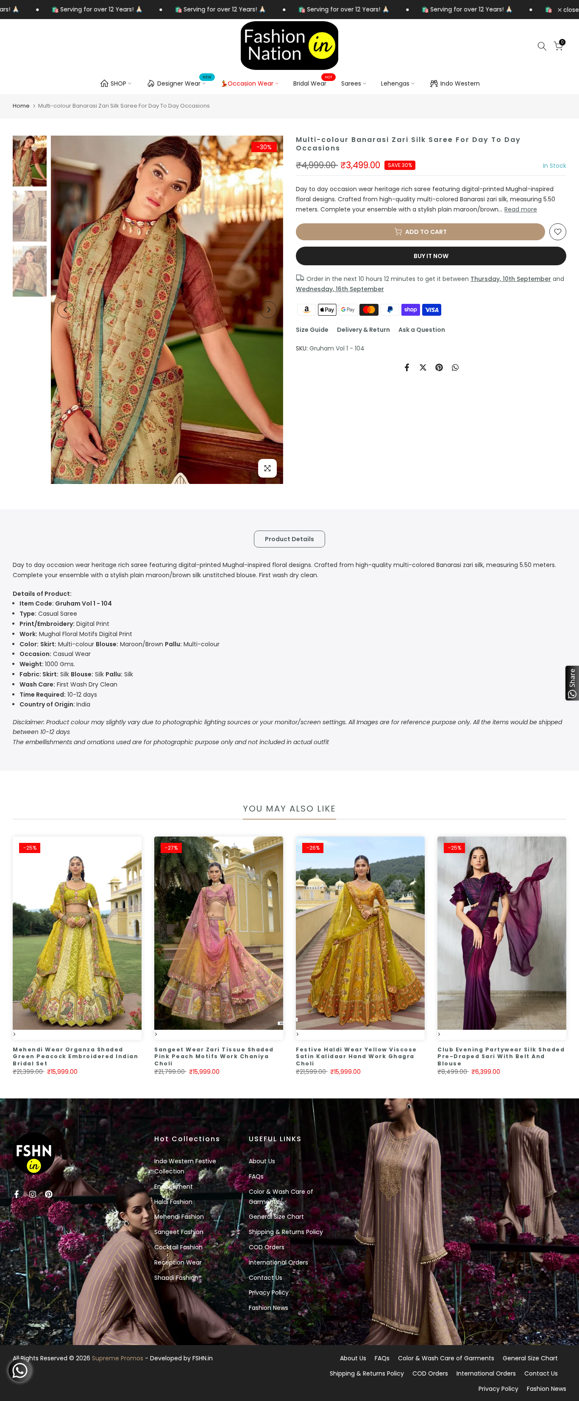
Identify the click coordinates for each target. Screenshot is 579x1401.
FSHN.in (202, 1358)
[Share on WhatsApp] (455, 367)
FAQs (256, 1176)
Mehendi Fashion (179, 1216)
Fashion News (268, 1308)
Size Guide (312, 329)
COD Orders (266, 1247)
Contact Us (265, 1277)
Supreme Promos (117, 1358)
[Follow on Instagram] (32, 1194)
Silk (45, 674)
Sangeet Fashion (178, 1232)
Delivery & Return (363, 329)
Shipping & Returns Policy (286, 1232)
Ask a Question (421, 329)
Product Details (289, 539)
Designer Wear (184, 82)
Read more (520, 209)
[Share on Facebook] (407, 367)
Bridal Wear (313, 83)
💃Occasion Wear (246, 83)
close (570, 10)
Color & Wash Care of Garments (446, 1358)
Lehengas (395, 83)
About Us (262, 1161)
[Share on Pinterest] (439, 367)
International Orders (278, 1262)
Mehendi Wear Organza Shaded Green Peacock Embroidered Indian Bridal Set (75, 1056)
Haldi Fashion (173, 1202)
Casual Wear (55, 654)
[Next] (268, 309)
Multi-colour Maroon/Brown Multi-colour (119, 644)
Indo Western (460, 83)
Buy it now (431, 256)
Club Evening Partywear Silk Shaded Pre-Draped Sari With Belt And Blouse (501, 1056)
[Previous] (65, 309)
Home (21, 106)
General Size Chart (276, 1216)
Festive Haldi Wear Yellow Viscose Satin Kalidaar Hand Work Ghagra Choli (356, 1056)
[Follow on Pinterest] (49, 1194)
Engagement (173, 1186)
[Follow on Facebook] (16, 1194)
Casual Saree (48, 613)
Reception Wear (178, 1262)
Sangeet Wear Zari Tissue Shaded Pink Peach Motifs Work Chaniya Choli (214, 1056)
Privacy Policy (269, 1292)
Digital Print (64, 624)
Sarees (351, 83)
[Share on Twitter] (423, 367)
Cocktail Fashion (178, 1247)
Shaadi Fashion (176, 1277)
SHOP (118, 83)
